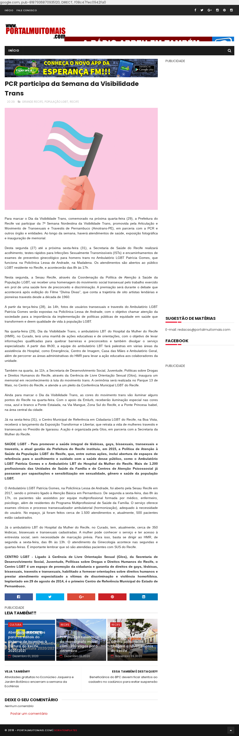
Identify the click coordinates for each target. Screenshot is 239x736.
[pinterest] (224, 10)
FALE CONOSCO (27, 10)
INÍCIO (9, 10)
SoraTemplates (65, 730)
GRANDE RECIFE (32, 102)
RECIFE (74, 102)
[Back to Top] (230, 730)
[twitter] (202, 10)
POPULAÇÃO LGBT (56, 102)
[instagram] (217, 10)
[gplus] (209, 10)
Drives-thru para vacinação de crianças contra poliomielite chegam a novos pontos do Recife (132, 641)
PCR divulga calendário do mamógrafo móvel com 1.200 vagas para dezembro (79, 644)
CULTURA (15, 625)
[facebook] (195, 10)
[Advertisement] (200, 186)
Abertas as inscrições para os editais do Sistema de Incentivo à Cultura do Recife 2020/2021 (27, 641)
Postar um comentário (29, 713)
